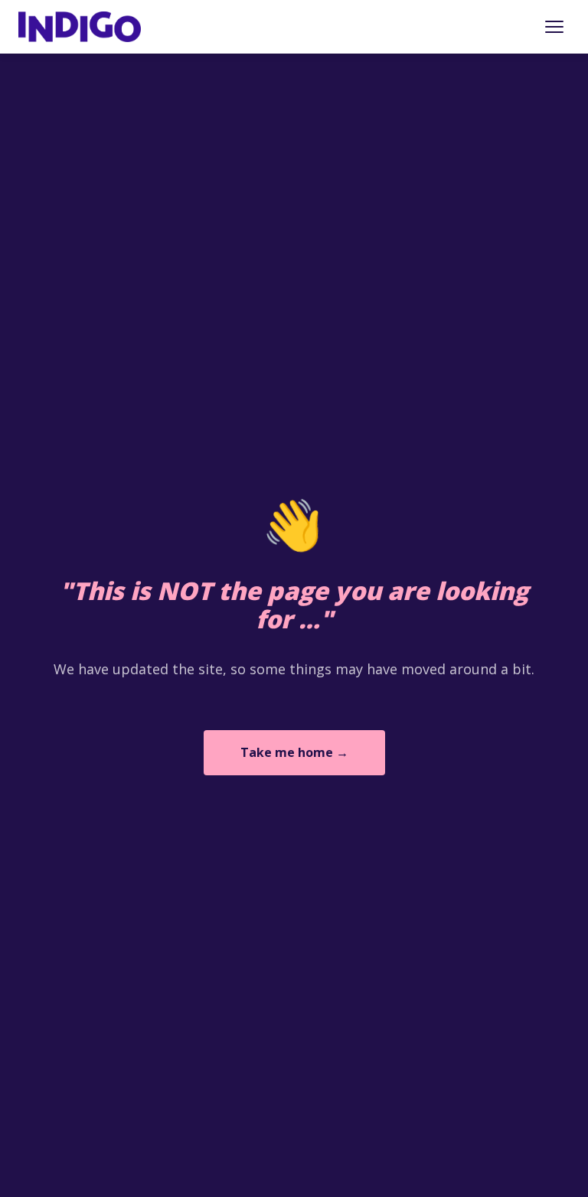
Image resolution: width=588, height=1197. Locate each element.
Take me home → (294, 752)
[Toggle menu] (554, 26)
